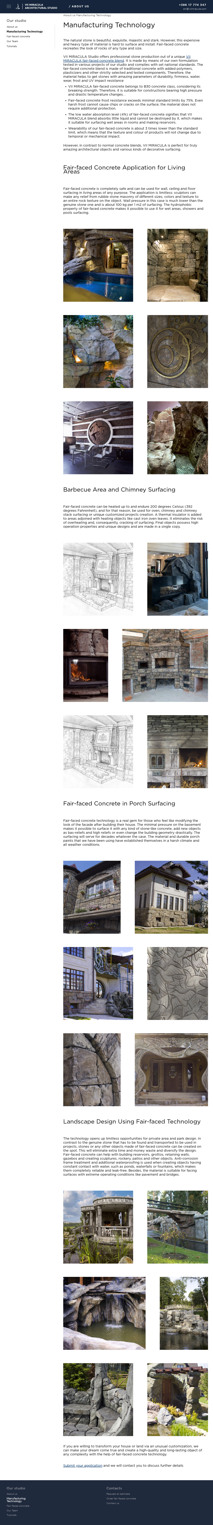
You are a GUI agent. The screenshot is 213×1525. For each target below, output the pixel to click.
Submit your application (82, 1465)
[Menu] (9, 6)
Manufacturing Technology (25, 31)
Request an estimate (118, 1494)
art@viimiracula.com (194, 8)
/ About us (79, 6)
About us (12, 27)
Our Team (12, 41)
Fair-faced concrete (18, 36)
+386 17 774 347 (192, 5)
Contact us (112, 1503)
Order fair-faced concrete (121, 1498)
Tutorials (12, 46)
